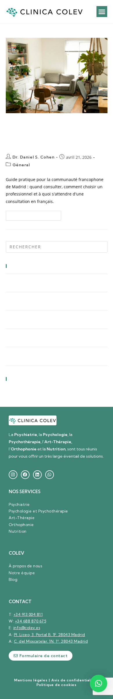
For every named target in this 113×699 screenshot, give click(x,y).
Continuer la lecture (36, 214)
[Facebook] (25, 474)
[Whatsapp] (49, 474)
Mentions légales (31, 680)
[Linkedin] (37, 474)
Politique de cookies (56, 685)
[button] (101, 11)
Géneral (21, 164)
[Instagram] (13, 474)
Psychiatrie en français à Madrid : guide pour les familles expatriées (49, 133)
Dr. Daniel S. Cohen (33, 157)
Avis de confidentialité (73, 680)
